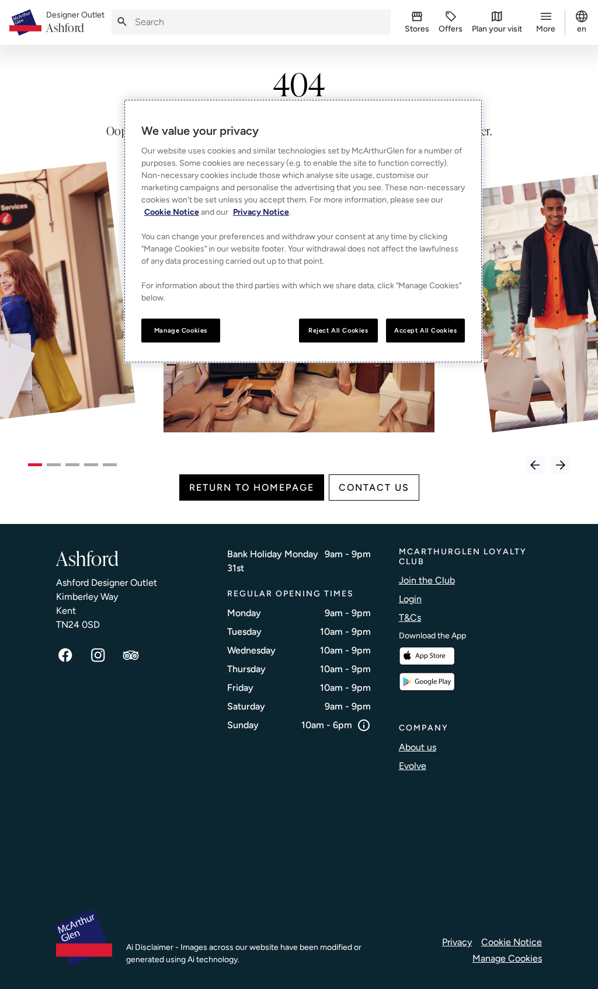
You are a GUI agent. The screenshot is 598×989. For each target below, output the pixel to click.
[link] (75, 23)
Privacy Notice (261, 212)
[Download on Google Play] (427, 681)
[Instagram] (98, 655)
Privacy (457, 942)
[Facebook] (65, 655)
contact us (374, 487)
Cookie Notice (511, 942)
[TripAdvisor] (130, 655)
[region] (303, 231)
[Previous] (535, 465)
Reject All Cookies (338, 330)
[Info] (364, 725)
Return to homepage (251, 487)
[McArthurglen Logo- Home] (25, 22)
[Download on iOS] (427, 656)
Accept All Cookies (425, 330)
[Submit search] (122, 21)
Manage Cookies (507, 958)
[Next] (560, 465)
